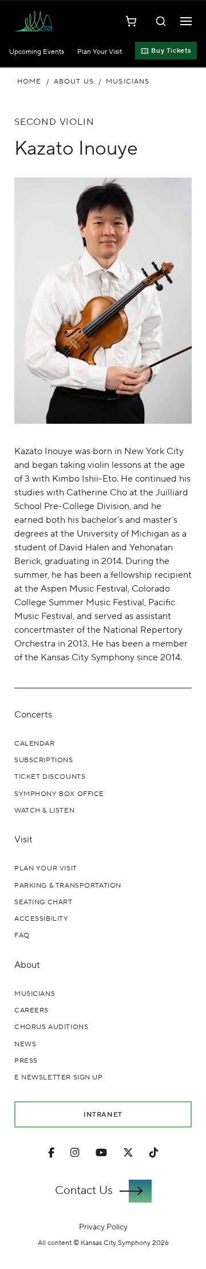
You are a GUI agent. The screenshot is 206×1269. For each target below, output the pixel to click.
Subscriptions (43, 760)
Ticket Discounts (49, 777)
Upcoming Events (36, 52)
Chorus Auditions (51, 1027)
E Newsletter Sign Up (58, 1077)
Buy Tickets (171, 50)
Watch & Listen (44, 810)
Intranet (103, 1114)
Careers (31, 1010)
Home (29, 81)
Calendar (34, 743)
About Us (74, 81)
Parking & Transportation (67, 885)
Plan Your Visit (99, 52)
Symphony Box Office (59, 794)
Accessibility (41, 919)
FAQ (22, 935)
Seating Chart (43, 902)
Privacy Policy (103, 1226)
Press (26, 1061)
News (25, 1044)
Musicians (127, 81)
